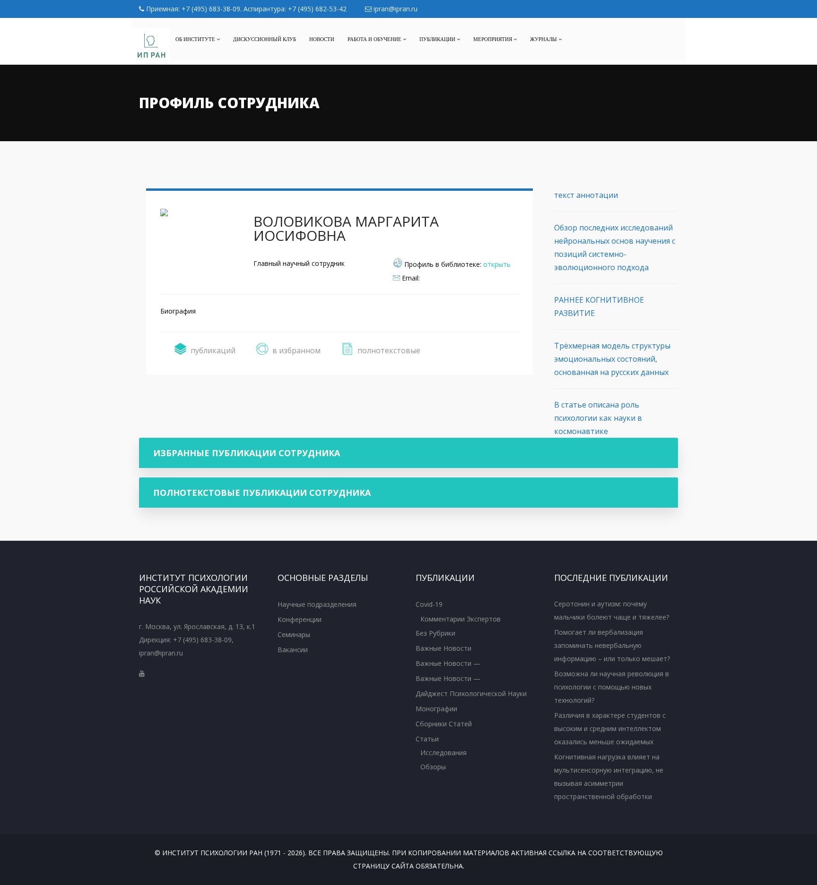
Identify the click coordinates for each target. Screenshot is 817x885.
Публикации (438, 39)
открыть (497, 264)
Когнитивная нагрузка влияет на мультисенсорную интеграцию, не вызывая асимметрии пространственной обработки (608, 776)
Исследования (443, 752)
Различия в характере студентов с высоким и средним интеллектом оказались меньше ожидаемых (610, 728)
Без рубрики (435, 633)
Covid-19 (429, 604)
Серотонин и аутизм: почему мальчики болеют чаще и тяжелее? (611, 610)
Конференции (300, 619)
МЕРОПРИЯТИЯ (493, 39)
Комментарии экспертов (460, 618)
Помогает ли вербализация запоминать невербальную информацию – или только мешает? (612, 645)
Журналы (544, 39)
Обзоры (433, 766)
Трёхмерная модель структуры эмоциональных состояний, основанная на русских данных (612, 358)
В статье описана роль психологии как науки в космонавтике (598, 418)
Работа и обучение (375, 39)
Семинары (294, 634)
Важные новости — (448, 663)
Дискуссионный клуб (264, 39)
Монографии (436, 708)
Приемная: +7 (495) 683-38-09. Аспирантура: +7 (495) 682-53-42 (245, 8)
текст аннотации (586, 195)
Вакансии (293, 649)
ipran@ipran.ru (394, 8)
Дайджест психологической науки (471, 693)
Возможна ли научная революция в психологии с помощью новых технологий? (611, 687)
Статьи (427, 738)
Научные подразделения (317, 604)
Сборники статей (444, 723)
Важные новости (443, 648)
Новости (321, 39)
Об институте (196, 39)
